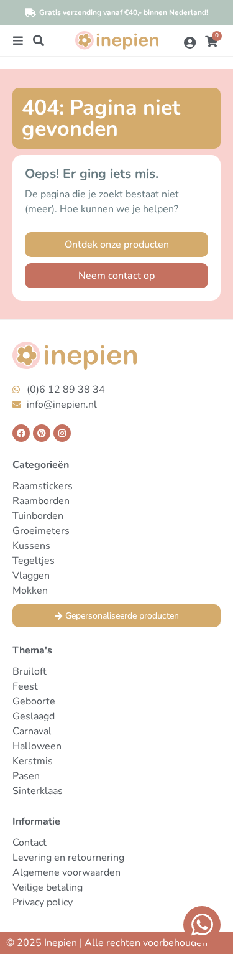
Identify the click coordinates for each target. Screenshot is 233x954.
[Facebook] (21, 433)
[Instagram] (62, 433)
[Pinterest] (41, 433)
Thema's (32, 650)
